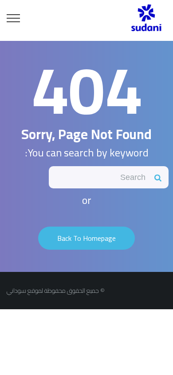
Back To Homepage (86, 238)
